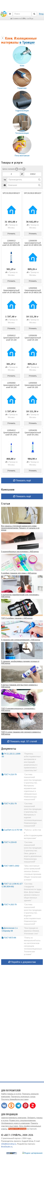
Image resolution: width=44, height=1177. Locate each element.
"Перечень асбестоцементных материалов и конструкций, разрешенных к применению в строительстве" (32, 762)
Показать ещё (23, 480)
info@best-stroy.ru (8, 1144)
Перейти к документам (23, 962)
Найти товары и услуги (11, 1094)
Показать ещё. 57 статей (23, 741)
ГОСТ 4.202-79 (10, 905)
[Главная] (3, 14)
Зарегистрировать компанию (13, 1118)
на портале (22, 1129)
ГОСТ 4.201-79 (10, 804)
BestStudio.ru (6, 1147)
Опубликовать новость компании (15, 1123)
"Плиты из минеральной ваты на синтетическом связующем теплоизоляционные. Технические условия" (33, 946)
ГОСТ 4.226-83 (10, 842)
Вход (41, 14)
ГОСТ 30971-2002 (11, 866)
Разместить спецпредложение (22, 1120)
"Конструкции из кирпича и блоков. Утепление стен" (31, 931)
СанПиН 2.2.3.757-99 (12, 830)
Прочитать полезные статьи (23, 1097)
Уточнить (11, 234)
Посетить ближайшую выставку (14, 1099)
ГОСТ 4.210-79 (10, 774)
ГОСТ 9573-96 (9, 938)
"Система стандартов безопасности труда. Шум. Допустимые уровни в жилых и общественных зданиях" (33, 892)
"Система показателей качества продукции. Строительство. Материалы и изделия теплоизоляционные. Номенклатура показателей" (33, 815)
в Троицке (27, 42)
